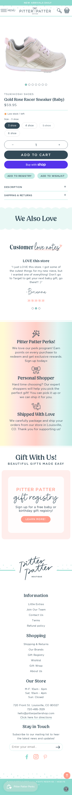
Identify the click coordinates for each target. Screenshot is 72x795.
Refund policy (36, 626)
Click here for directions (36, 717)
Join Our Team (36, 610)
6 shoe (12, 133)
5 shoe (47, 125)
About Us (36, 671)
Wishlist (36, 660)
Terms (36, 620)
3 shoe (12, 125)
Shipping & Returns (36, 644)
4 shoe (29, 125)
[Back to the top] (67, 775)
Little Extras (36, 604)
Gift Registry (36, 655)
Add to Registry (19, 176)
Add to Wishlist (53, 176)
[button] (59, 11)
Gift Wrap (36, 666)
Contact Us (36, 615)
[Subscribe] (58, 747)
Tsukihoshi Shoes (19, 94)
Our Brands (36, 650)
